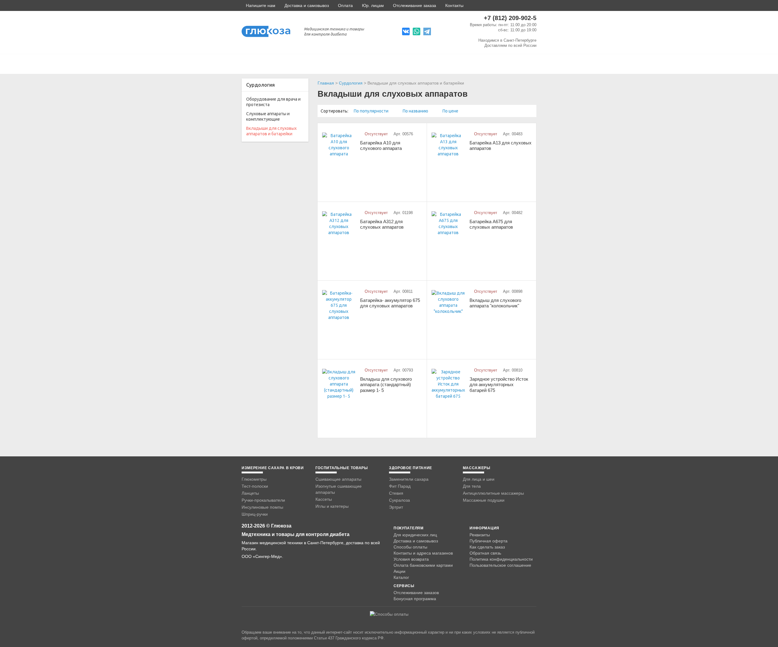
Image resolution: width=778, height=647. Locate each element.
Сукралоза (399, 500)
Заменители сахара (409, 479)
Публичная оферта (489, 540)
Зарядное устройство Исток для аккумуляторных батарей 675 (499, 384)
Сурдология (351, 83)
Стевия (396, 493)
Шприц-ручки (255, 514)
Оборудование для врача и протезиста (273, 102)
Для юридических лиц (415, 534)
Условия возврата (411, 559)
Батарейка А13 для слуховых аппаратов (501, 145)
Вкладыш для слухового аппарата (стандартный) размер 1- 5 (386, 384)
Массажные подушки (483, 500)
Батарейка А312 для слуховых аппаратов (382, 224)
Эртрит (396, 507)
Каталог (401, 577)
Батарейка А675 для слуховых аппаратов (491, 224)
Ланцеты (250, 493)
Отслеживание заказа (414, 5)
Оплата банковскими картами (423, 565)
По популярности (371, 111)
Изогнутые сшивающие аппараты (338, 489)
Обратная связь (485, 553)
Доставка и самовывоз (306, 5)
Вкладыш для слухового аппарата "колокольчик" (495, 303)
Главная (326, 83)
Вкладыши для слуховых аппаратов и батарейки (271, 131)
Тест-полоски (255, 486)
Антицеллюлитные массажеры (493, 493)
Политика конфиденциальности (501, 559)
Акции (399, 571)
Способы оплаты (410, 547)
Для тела (472, 486)
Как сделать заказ (487, 547)
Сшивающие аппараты (338, 479)
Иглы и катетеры (332, 506)
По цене (450, 111)
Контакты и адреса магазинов (423, 553)
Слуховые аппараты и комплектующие (268, 116)
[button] (258, 5)
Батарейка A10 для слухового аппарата (381, 145)
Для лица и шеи (478, 479)
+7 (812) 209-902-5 (510, 18)
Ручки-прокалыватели (263, 500)
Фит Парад (400, 486)
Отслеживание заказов (416, 592)
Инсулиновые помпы (262, 507)
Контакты (454, 5)
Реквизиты (480, 534)
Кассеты (323, 499)
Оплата (345, 5)
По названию (416, 111)
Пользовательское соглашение (500, 565)
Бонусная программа (415, 598)
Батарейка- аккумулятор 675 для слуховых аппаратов (390, 303)
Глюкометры (254, 479)
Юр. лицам (373, 5)
